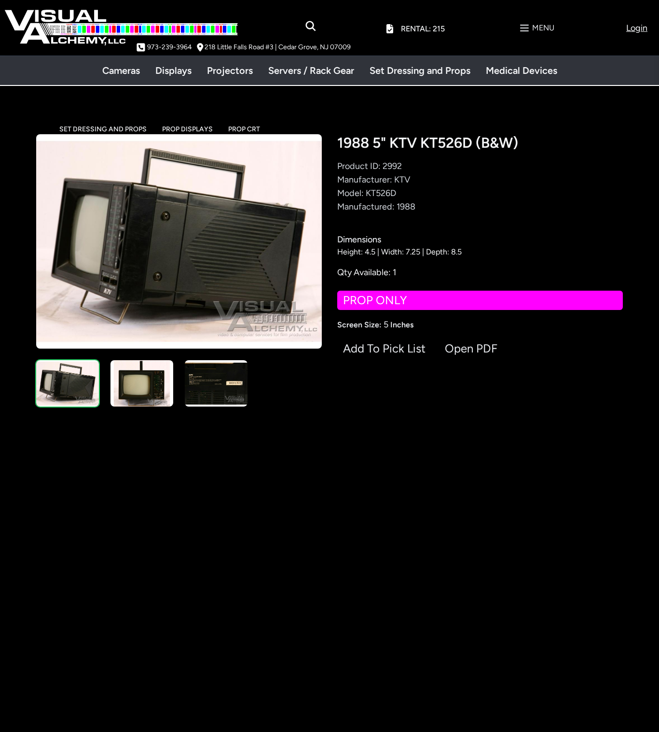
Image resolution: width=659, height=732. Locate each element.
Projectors (230, 70)
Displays (173, 70)
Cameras (121, 70)
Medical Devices (521, 70)
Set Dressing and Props (420, 70)
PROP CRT (244, 129)
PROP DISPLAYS (187, 129)
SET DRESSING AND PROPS (103, 129)
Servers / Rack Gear (311, 70)
